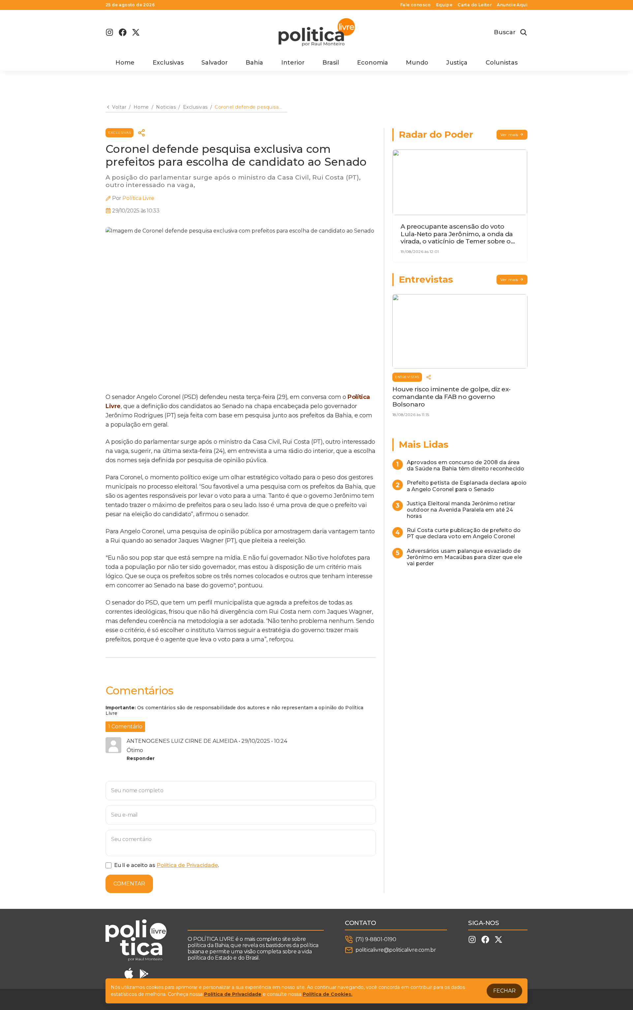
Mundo (417, 62)
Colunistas (502, 62)
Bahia (254, 62)
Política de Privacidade (187, 865)
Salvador (214, 62)
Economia (372, 62)
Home (125, 62)
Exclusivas (168, 62)
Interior (293, 62)
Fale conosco (415, 5)
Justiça (456, 62)
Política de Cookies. (327, 994)
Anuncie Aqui (512, 5)
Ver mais (509, 134)
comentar (129, 884)
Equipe (444, 5)
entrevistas (407, 377)
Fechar (504, 991)
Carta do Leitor (475, 5)
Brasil (330, 62)
